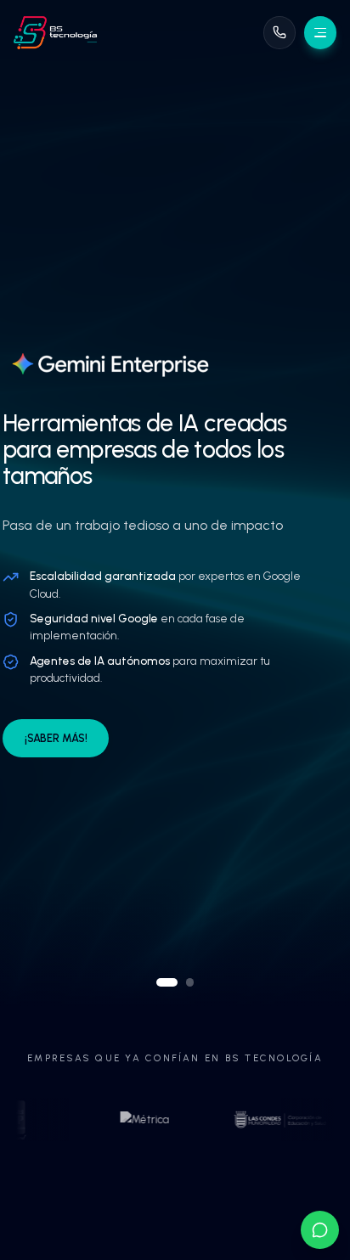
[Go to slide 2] (190, 982)
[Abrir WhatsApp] (320, 1230)
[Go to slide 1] (167, 982)
